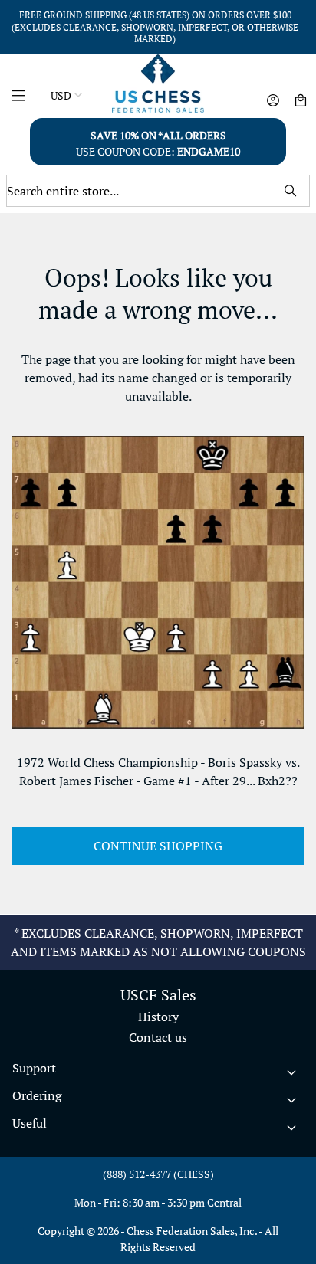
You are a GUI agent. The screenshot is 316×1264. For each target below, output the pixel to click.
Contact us (158, 1037)
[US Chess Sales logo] (158, 83)
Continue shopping (158, 845)
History (158, 1016)
